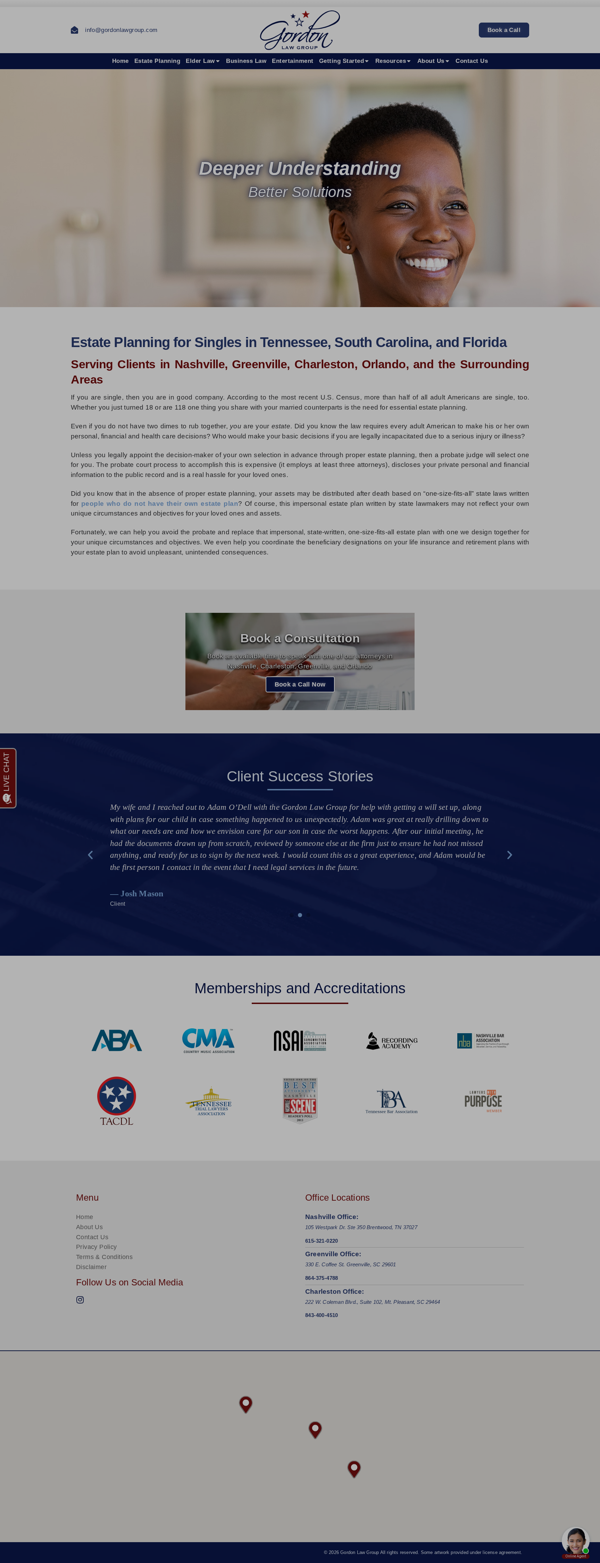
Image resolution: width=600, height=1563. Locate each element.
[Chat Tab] (300, 781)
